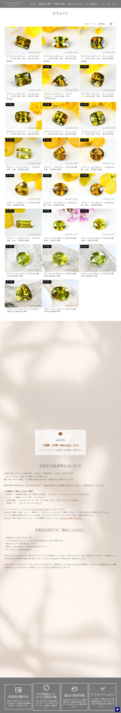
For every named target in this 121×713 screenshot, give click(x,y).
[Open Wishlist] (117, 709)
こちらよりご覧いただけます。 (71, 518)
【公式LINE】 (48, 485)
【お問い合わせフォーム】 (69, 485)
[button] (102, 24)
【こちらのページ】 (41, 509)
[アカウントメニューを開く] (108, 4)
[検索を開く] (103, 4)
